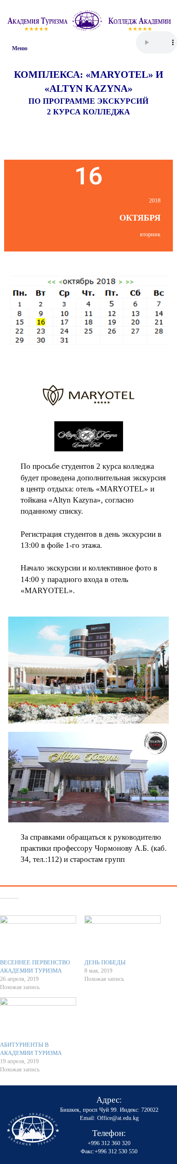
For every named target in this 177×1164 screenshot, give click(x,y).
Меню (20, 48)
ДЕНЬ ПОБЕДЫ (105, 962)
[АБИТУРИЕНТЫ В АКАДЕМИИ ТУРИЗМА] (38, 1019)
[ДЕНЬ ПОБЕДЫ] (122, 937)
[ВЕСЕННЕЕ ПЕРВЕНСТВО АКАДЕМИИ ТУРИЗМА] (38, 937)
